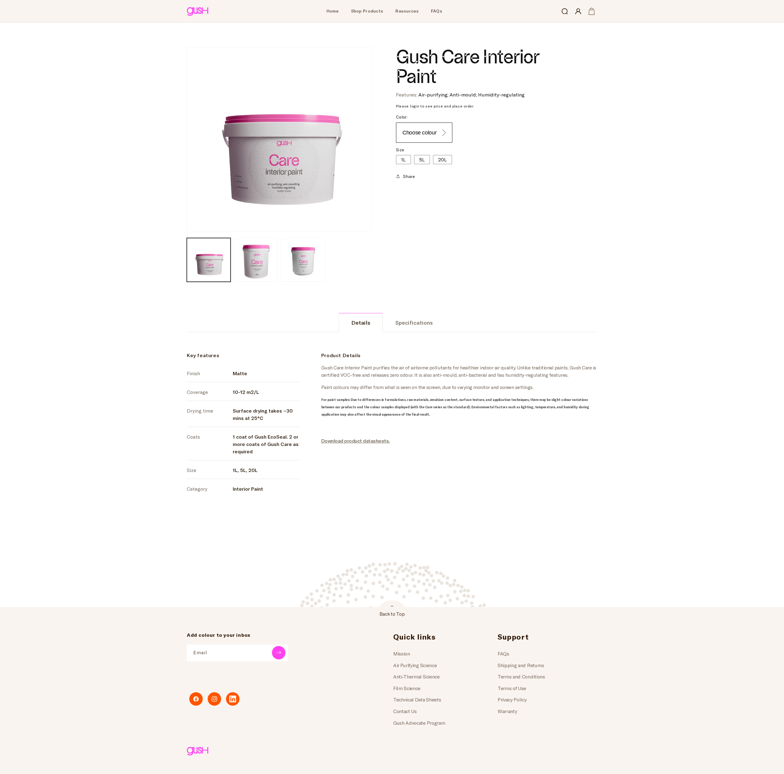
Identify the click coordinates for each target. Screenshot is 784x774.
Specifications (414, 322)
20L (442, 159)
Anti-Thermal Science (416, 676)
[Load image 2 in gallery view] (255, 260)
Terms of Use (512, 688)
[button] (564, 11)
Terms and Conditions (521, 676)
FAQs (503, 653)
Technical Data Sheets (417, 699)
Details (360, 322)
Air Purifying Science (415, 665)
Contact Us (405, 711)
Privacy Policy (512, 699)
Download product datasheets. (355, 441)
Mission (401, 653)
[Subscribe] (278, 652)
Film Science (406, 688)
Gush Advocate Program (419, 723)
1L (403, 159)
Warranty (507, 711)
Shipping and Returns (521, 665)
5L (422, 159)
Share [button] (409, 176)
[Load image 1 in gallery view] (209, 260)
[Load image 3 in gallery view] (303, 260)
